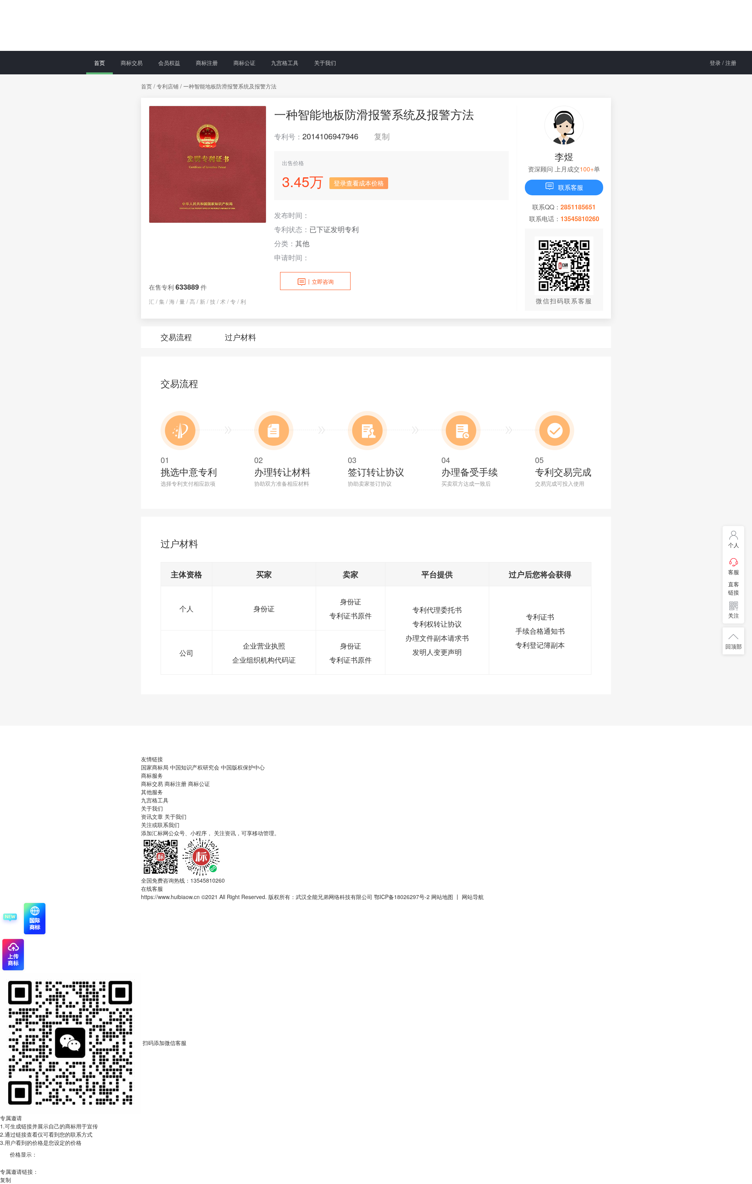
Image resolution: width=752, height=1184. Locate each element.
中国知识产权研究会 (194, 767)
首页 (99, 63)
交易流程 (176, 336)
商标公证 (244, 63)
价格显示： (23, 1154)
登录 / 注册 (723, 63)
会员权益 (169, 63)
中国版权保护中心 (243, 767)
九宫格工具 (284, 63)
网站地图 (442, 897)
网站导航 (473, 897)
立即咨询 (320, 281)
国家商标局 (154, 767)
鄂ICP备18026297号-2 (402, 897)
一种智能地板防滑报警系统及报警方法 (230, 86)
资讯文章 (152, 816)
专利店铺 (168, 86)
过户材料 (240, 336)
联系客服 (570, 187)
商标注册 (207, 63)
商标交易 (132, 63)
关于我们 (325, 63)
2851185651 (578, 206)
